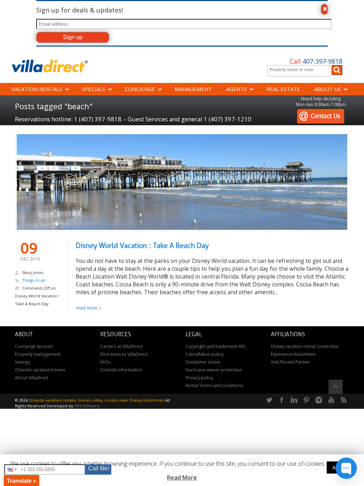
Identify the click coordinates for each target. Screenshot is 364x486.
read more (86, 308)
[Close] (324, 9)
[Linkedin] (294, 400)
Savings (22, 362)
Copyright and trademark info (216, 346)
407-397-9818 (316, 61)
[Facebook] (281, 400)
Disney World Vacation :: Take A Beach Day (142, 245)
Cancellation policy (205, 354)
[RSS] (343, 400)
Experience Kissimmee (293, 354)
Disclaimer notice (203, 362)
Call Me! (98, 468)
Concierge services (34, 346)
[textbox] (300, 69)
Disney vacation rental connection (305, 346)
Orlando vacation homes (40, 370)
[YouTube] (331, 400)
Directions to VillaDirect (124, 354)
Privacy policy (199, 378)
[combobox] (298, 70)
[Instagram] (319, 400)
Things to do (34, 280)
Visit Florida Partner (290, 362)
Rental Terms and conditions (214, 385)
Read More (182, 477)
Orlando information (121, 370)
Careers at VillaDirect (121, 346)
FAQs (105, 362)
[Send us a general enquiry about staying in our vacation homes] (320, 112)
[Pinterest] (306, 400)
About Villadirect (31, 378)
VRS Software (87, 405)
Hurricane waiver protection (214, 370)
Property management (37, 354)
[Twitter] (269, 400)
